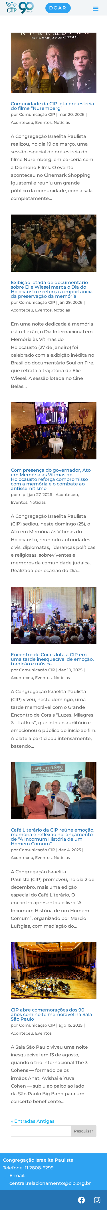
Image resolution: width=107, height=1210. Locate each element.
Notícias (62, 122)
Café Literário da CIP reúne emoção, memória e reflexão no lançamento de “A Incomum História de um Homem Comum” (52, 836)
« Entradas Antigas (32, 1121)
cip (22, 494)
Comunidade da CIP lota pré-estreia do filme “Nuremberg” (52, 106)
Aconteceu (22, 122)
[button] (95, 8)
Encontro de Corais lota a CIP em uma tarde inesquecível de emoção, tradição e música (52, 659)
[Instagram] (97, 1200)
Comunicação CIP (37, 114)
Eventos (43, 122)
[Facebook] (81, 1200)
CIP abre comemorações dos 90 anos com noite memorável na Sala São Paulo (51, 1014)
